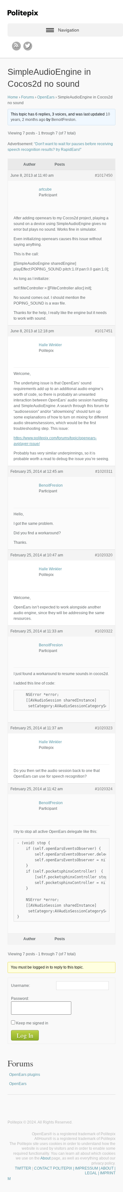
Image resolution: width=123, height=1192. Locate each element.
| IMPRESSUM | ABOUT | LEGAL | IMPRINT (93, 1171)
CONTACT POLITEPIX (53, 1168)
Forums (27, 97)
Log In (25, 1035)
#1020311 (104, 471)
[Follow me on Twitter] (27, 46)
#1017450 (104, 175)
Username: (20, 985)
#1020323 (104, 728)
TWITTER (23, 1168)
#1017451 (104, 331)
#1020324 (104, 789)
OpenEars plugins (24, 1074)
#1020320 (104, 555)
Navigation (68, 30)
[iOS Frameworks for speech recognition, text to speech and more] (23, 13)
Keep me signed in (32, 1023)
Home (13, 97)
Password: (20, 998)
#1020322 (104, 631)
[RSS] (16, 46)
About (45, 1158)
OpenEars (46, 97)
